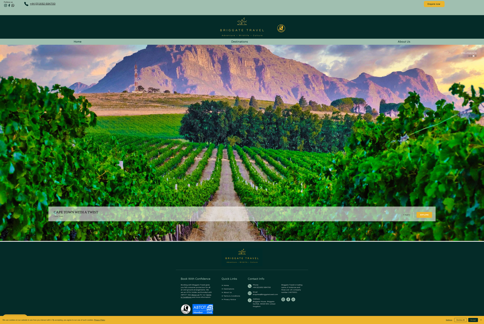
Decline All (460, 320)
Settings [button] (449, 320)
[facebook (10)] (288, 299)
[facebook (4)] (9, 5)
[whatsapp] (293, 299)
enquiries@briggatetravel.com (265, 294)
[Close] (480, 320)
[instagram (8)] (283, 299)
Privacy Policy (99, 320)
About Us (195, 295)
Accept (473, 320)
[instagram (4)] (5, 5)
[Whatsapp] (13, 5)
